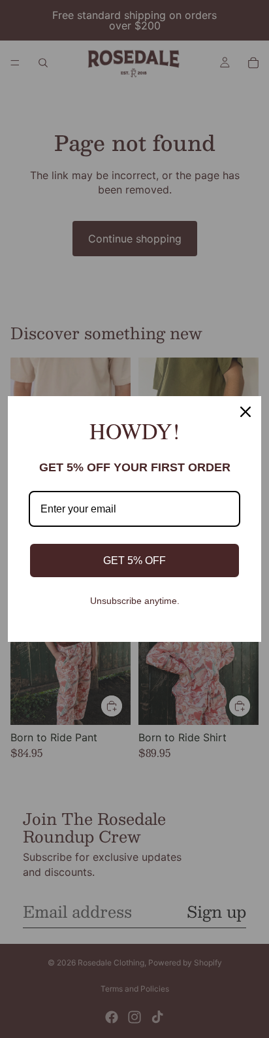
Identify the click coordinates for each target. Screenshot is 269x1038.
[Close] (245, 411)
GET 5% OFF (134, 560)
